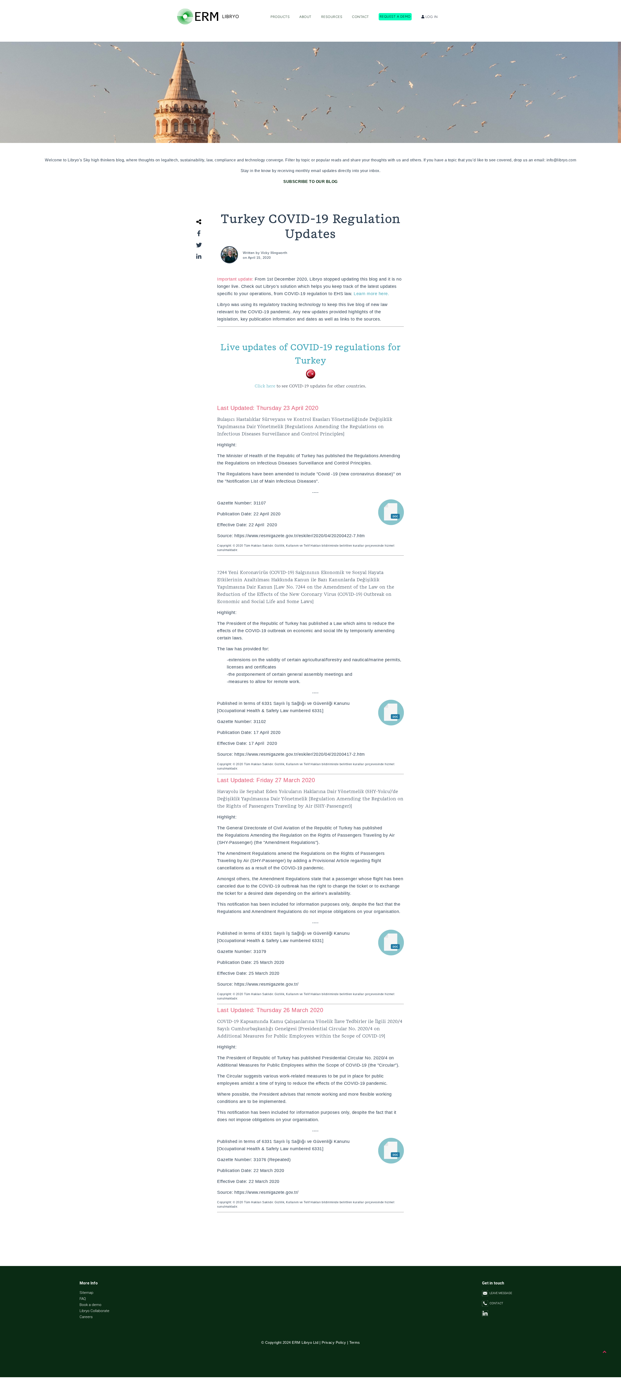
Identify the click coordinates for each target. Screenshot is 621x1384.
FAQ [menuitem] (83, 1299)
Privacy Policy (334, 1342)
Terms (354, 1342)
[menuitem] (395, 17)
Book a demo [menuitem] (90, 1305)
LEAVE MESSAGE (500, 1293)
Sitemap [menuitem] (86, 1292)
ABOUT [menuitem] (305, 17)
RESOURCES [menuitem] (332, 17)
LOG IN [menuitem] (431, 17)
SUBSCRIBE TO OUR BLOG (310, 182)
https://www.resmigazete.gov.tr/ (266, 984)
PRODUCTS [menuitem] (280, 17)
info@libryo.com (561, 160)
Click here (310, 386)
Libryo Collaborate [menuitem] (94, 1311)
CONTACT (495, 1303)
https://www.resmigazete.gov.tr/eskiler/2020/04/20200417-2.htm (299, 754)
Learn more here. (371, 293)
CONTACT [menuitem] (360, 17)
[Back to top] (605, 1351)
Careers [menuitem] (86, 1317)
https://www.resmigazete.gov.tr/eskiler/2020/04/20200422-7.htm (299, 535)
